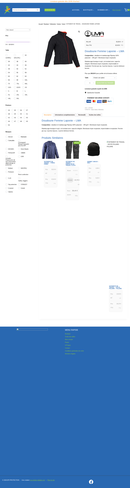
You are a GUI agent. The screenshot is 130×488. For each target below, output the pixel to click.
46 (25, 65)
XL (9, 95)
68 (17, 80)
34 (25, 55)
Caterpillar (11, 140)
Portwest (11, 172)
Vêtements (101, 109)
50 (17, 69)
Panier (67, 342)
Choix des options (50, 189)
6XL (26, 80)
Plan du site (51, 480)
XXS (9, 87)
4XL (9, 98)
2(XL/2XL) (17, 58)
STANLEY (24, 184)
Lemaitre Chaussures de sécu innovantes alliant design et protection (11, 162)
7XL (18, 83)
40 (25, 61)
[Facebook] (91, 482)
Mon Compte (116, 10)
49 (27, 121)
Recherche (38, 10)
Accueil (76, 10)
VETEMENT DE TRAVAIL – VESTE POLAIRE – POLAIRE (115, 287)
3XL (26, 95)
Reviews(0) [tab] (81, 115)
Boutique (67, 334)
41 (27, 114)
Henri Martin (24, 149)
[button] (79, 31)
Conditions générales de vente (74, 351)
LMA (22, 156)
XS (26, 87)
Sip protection (12, 184)
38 (17, 61)
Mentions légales (70, 353)
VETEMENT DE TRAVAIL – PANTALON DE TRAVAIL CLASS (71, 163)
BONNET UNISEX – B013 (93, 162)
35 (15, 110)
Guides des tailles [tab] (95, 115)
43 (15, 117)
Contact (67, 348)
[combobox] (18, 29)
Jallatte (23, 153)
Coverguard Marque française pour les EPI (23, 144)
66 (9, 80)
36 (9, 61)
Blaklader (24, 137)
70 (9, 83)
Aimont (10, 137)
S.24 (9, 178)
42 (9, 65)
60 (9, 76)
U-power (11, 188)
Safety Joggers (23, 181)
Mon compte (69, 339)
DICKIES (11, 149)
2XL (18, 95)
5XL (18, 98)
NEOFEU (24, 168)
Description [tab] (47, 115)
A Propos (68, 345)
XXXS (18, 87)
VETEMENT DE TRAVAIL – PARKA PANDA (49, 163)
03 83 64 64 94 (49, 10)
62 (17, 76)
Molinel (10, 168)
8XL (26, 83)
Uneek (23, 188)
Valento (10, 192)
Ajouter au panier (105, 83)
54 (9, 72)
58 (25, 72)
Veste (92, 109)
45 (27, 117)
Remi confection (23, 174)
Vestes (96, 109)
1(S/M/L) (8, 58)
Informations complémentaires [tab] (65, 115)
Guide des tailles (70, 336)
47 (15, 121)
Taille (86, 77)
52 (25, 69)
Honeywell (11, 153)
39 (15, 114)
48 (9, 69)
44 (17, 65)
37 (27, 110)
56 (17, 72)
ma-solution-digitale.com (37, 480)
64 (25, 76)
